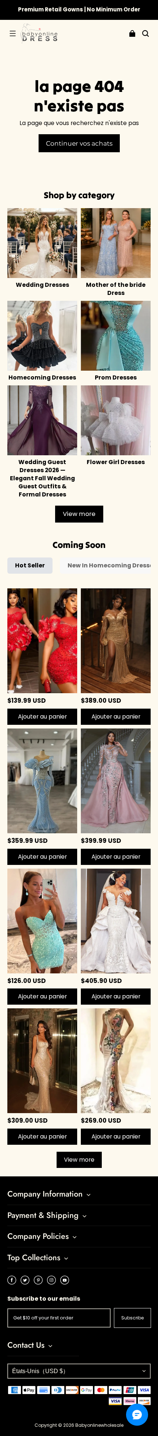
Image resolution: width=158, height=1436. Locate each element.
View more (79, 514)
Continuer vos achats (79, 143)
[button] (12, 33)
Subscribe (132, 1318)
